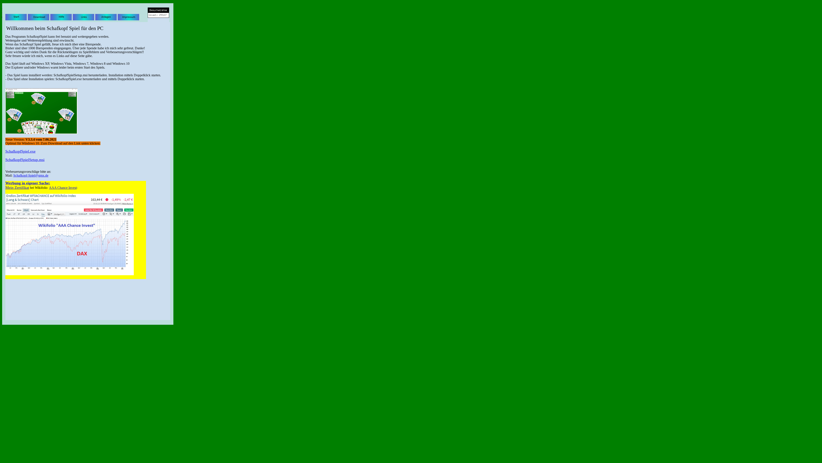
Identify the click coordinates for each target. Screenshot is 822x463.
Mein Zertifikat (17, 187)
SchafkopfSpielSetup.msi (25, 160)
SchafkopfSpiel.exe (20, 151)
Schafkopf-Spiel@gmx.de (30, 175)
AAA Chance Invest (63, 187)
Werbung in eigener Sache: (27, 183)
